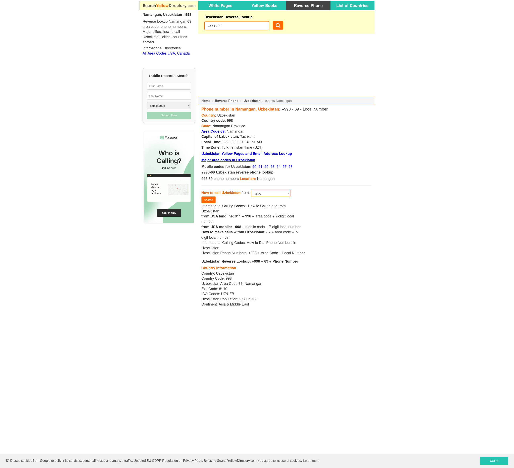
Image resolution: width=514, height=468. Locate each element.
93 (272, 166)
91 (260, 166)
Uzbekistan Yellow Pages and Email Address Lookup (246, 153)
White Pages (220, 5)
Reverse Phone (308, 5)
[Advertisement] (286, 65)
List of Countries (352, 5)
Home (205, 100)
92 (266, 166)
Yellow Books (264, 5)
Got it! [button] (494, 460)
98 (291, 166)
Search (208, 200)
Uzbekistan (252, 100)
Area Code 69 (212, 131)
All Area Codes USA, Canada (166, 53)
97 (284, 166)
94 (278, 166)
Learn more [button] (311, 460)
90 (254, 166)
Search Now (169, 115)
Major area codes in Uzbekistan (228, 159)
